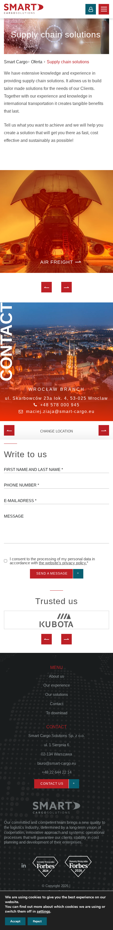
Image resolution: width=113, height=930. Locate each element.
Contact (56, 703)
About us (56, 676)
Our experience (56, 685)
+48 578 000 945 (60, 405)
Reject (37, 921)
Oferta (37, 62)
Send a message (52, 573)
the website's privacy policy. (63, 563)
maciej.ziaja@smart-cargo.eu (60, 411)
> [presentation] (66, 287)
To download (56, 713)
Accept (15, 921)
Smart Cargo (16, 62)
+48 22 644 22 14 (56, 772)
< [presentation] (46, 287)
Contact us (51, 784)
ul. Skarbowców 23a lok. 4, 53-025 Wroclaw (56, 398)
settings (43, 911)
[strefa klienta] (90, 9)
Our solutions (56, 694)
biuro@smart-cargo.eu (56, 763)
